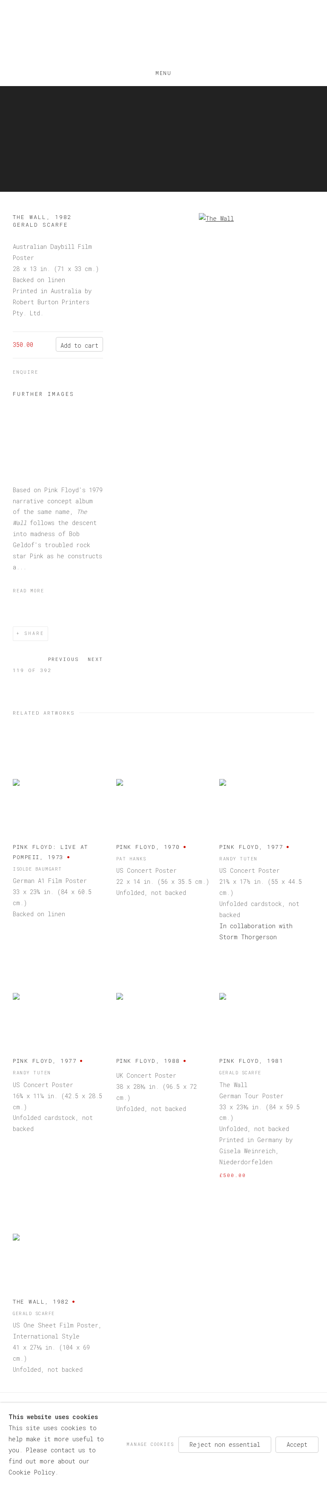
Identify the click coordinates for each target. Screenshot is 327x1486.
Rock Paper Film (163, 34)
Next (95, 659)
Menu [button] (163, 71)
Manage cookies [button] (150, 1444)
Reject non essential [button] (224, 1444)
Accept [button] (297, 1444)
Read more (28, 591)
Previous (63, 659)
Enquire (25, 372)
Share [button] (34, 633)
